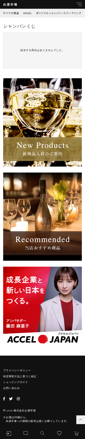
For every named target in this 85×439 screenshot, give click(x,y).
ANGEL (27, 13)
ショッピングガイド (15, 382)
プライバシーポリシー (17, 370)
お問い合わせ (11, 388)
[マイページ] (8, 433)
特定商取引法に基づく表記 (19, 376)
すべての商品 (11, 13)
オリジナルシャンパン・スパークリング (58, 13)
